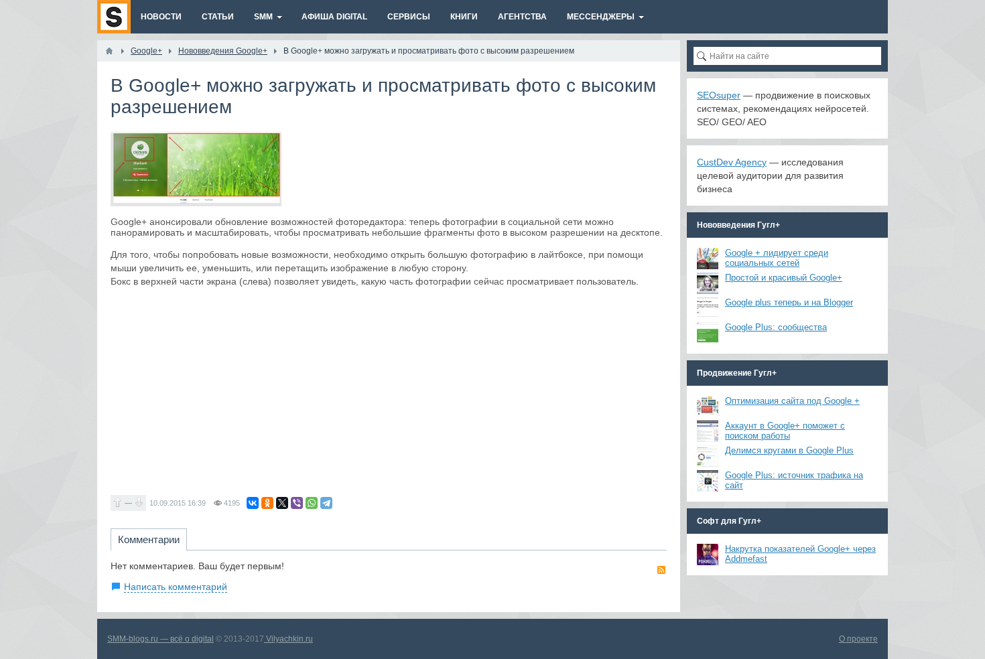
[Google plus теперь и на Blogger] (707, 308)
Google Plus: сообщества (776, 327)
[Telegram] (326, 503)
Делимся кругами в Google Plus (789, 450)
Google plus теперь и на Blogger (789, 302)
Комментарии (149, 539)
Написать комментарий (175, 586)
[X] (282, 503)
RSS (661, 570)
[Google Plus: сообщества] (707, 333)
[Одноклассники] (267, 503)
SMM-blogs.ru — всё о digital (160, 639)
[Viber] (297, 503)
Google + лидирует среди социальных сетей (776, 258)
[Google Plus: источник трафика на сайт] (707, 481)
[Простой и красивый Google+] (707, 283)
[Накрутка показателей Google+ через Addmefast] (707, 554)
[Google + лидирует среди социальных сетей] (707, 258)
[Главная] (109, 51)
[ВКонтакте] (253, 503)
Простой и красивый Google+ (783, 278)
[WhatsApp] (312, 503)
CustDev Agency (732, 162)
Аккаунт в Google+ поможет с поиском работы (785, 431)
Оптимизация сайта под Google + (792, 401)
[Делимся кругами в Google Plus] (707, 456)
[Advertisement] (389, 391)
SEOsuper (718, 95)
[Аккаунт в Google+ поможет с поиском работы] (707, 431)
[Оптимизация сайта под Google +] (707, 406)
